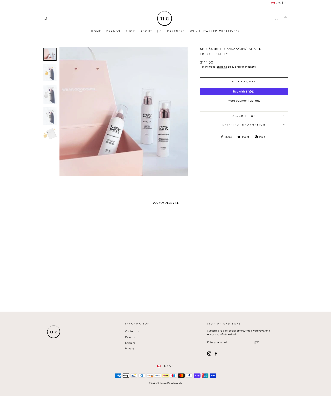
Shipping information (243, 124)
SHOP (130, 31)
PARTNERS (176, 31)
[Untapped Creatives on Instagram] (209, 353)
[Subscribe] (256, 342)
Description (244, 115)
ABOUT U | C (151, 31)
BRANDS (113, 31)
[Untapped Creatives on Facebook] (216, 353)
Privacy (129, 348)
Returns (129, 337)
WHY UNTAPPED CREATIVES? (215, 31)
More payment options (244, 100)
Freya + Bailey (214, 54)
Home (96, 31)
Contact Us (132, 331)
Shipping (222, 66)
